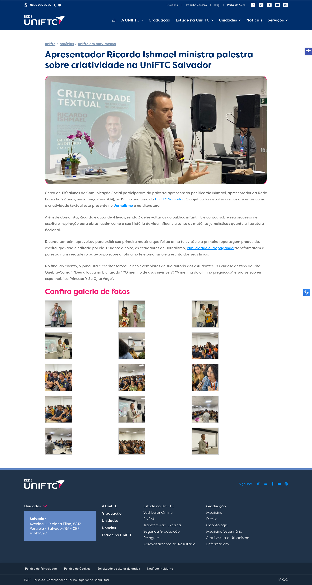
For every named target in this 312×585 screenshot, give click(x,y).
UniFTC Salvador (169, 199)
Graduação (159, 20)
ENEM (148, 518)
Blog (217, 4)
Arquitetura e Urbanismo (227, 537)
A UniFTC (110, 506)
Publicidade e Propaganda (210, 248)
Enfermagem (217, 544)
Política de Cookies (77, 569)
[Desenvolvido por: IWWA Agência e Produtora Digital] (283, 579)
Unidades (110, 520)
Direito (211, 518)
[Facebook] (269, 5)
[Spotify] (285, 5)
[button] (308, 51)
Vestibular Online (158, 512)
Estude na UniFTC (117, 535)
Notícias (254, 20)
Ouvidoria (172, 4)
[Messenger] (59, 5)
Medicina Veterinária (224, 531)
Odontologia (217, 525)
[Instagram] (253, 5)
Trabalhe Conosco (196, 4)
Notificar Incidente (160, 569)
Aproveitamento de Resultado (169, 544)
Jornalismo (123, 205)
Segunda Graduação (161, 531)
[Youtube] (277, 5)
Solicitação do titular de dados (119, 569)
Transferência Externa (162, 525)
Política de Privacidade (41, 569)
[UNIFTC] (44, 20)
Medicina (214, 512)
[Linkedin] (261, 5)
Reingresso (152, 537)
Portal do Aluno (236, 4)
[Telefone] (55, 5)
